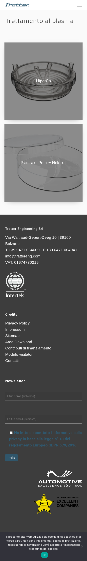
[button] (79, 5)
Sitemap (12, 336)
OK (45, 555)
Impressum (15, 329)
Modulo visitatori (19, 354)
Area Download (18, 342)
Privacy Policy (17, 323)
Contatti (12, 361)
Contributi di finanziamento (28, 348)
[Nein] (82, 546)
